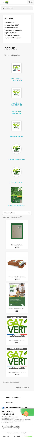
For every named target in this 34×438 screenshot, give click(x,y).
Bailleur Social (9, 23)
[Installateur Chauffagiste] (17, 68)
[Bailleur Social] (17, 126)
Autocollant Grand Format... (17, 372)
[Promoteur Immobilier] (17, 109)
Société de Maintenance (13, 38)
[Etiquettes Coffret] (17, 195)
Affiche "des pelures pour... (17, 308)
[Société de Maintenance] (17, 93)
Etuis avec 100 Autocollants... (17, 277)
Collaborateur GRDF (12, 25)
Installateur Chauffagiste (13, 30)
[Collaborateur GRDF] (17, 149)
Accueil (9, 18)
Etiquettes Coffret (11, 28)
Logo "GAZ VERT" (11, 33)
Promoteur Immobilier (12, 35)
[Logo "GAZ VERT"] (17, 172)
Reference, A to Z (17, 213)
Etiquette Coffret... (17, 245)
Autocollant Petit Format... (17, 340)
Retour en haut (22, 387)
